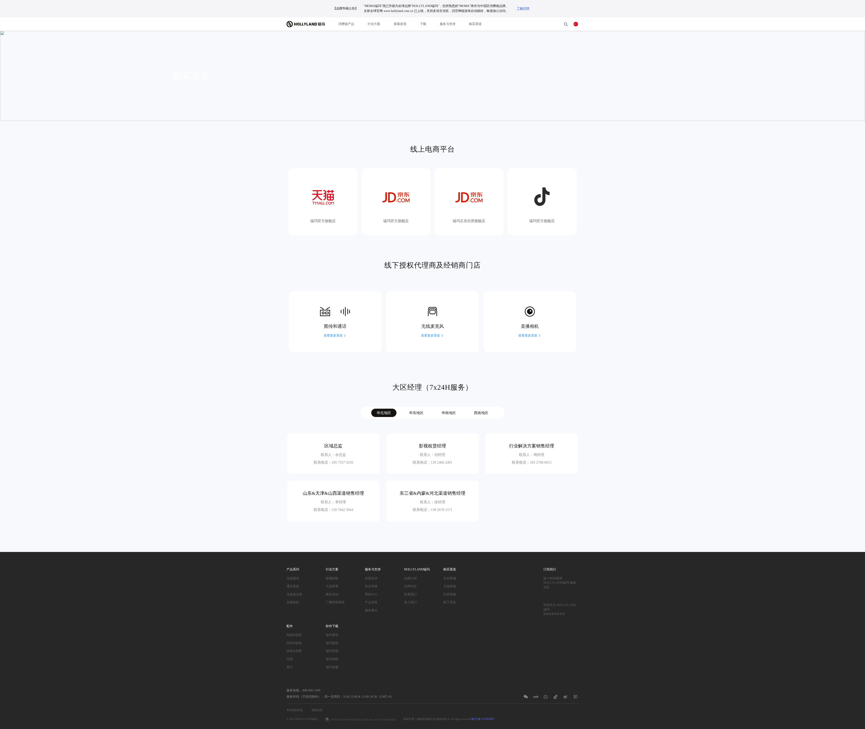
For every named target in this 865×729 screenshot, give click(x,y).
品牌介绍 (410, 578)
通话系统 (293, 586)
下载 (423, 24)
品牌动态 (410, 586)
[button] (566, 24)
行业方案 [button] (374, 24)
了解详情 (523, 8)
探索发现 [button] (400, 24)
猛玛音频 (332, 651)
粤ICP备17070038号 (482, 719)
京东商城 (449, 578)
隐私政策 (317, 710)
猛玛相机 (332, 659)
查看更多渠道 (333, 335)
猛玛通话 (332, 635)
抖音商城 (449, 594)
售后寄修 (371, 586)
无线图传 (293, 578)
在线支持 (371, 578)
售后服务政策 (295, 710)
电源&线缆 (294, 635)
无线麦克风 (294, 594)
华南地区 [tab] (449, 413)
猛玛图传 (332, 643)
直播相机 (293, 602)
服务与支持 (447, 24)
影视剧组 (332, 578)
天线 (290, 659)
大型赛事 (332, 586)
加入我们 (410, 602)
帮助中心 (371, 594)
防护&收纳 (294, 643)
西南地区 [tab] (481, 413)
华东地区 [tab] (416, 413)
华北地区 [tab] (384, 413)
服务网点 (371, 610)
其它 (290, 667)
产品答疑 (371, 602)
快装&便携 (294, 651)
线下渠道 (449, 602)
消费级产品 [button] (346, 24)
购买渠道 (475, 24)
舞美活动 (332, 594)
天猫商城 (449, 586)
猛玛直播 (332, 667)
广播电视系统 (335, 602)
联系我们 (410, 594)
